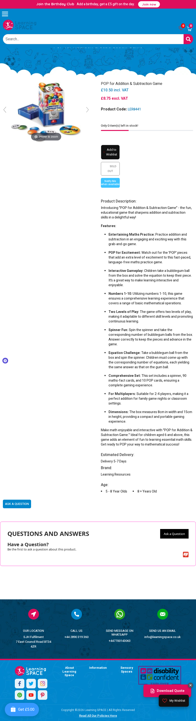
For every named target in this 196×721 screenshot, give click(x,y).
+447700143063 (120, 640)
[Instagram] (42, 683)
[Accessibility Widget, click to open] (5, 360)
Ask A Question (17, 504)
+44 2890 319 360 (76, 637)
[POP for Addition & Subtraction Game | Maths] (19, 25)
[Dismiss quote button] (190, 685)
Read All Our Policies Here (98, 715)
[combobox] (93, 39)
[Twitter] (31, 683)
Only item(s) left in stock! (119, 125)
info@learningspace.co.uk (162, 637)
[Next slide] (87, 109)
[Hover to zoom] (46, 111)
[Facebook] (19, 683)
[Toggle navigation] (7, 14)
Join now (149, 4)
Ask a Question (174, 534)
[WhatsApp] (19, 695)
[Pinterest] (42, 695)
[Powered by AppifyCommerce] (186, 554)
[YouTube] (31, 695)
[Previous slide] (5, 109)
